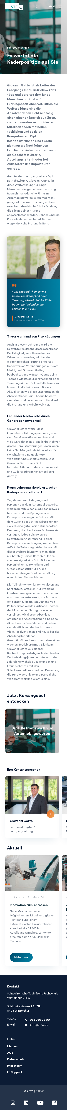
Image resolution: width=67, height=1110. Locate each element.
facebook (54, 1103)
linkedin (26, 1103)
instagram (13, 1103)
